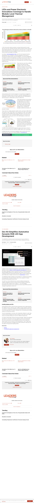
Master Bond (4, 203)
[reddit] (18, 25)
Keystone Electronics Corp (6, 202)
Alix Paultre (4, 242)
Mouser (19, 202)
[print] (31, 25)
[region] (17, 177)
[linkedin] (15, 25)
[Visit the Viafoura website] (30, 179)
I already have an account (17, 186)
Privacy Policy (4, 501)
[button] (2, 2)
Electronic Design (13, 242)
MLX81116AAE (22, 274)
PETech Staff (4, 22)
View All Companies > (17, 205)
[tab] (4, 175)
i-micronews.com (24, 132)
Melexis (5, 327)
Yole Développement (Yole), (12, 54)
